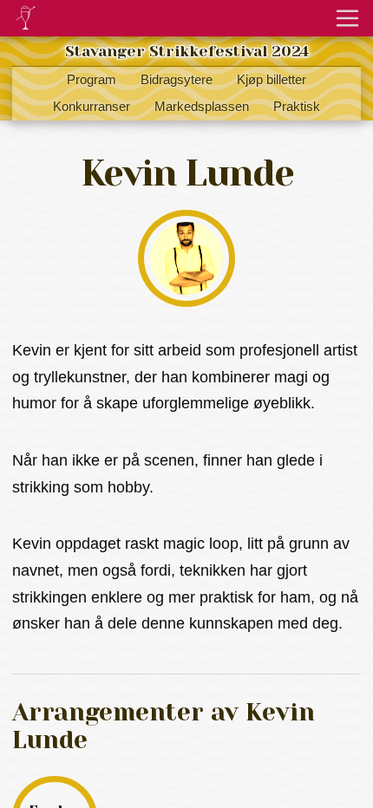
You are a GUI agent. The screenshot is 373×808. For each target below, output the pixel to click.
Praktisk (296, 107)
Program (91, 80)
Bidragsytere (177, 80)
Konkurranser (91, 107)
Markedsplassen (201, 107)
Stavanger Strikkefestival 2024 (187, 51)
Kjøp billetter (271, 80)
